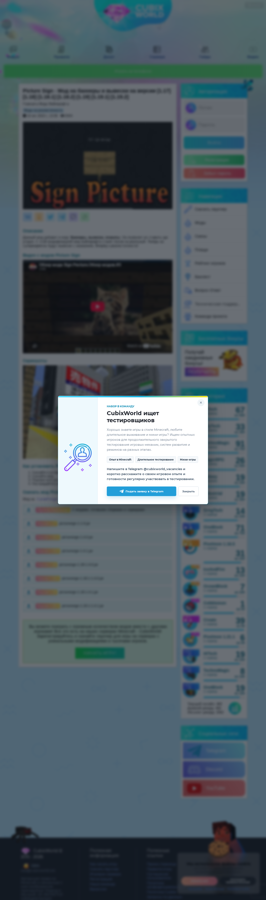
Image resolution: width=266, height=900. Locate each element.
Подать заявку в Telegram (145, 491)
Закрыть (188, 491)
